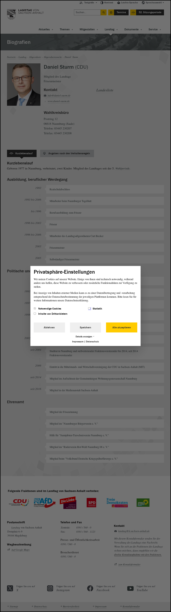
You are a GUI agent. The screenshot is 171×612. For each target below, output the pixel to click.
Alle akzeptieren (121, 327)
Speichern (85, 327)
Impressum (77, 341)
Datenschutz (92, 341)
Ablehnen (49, 327)
